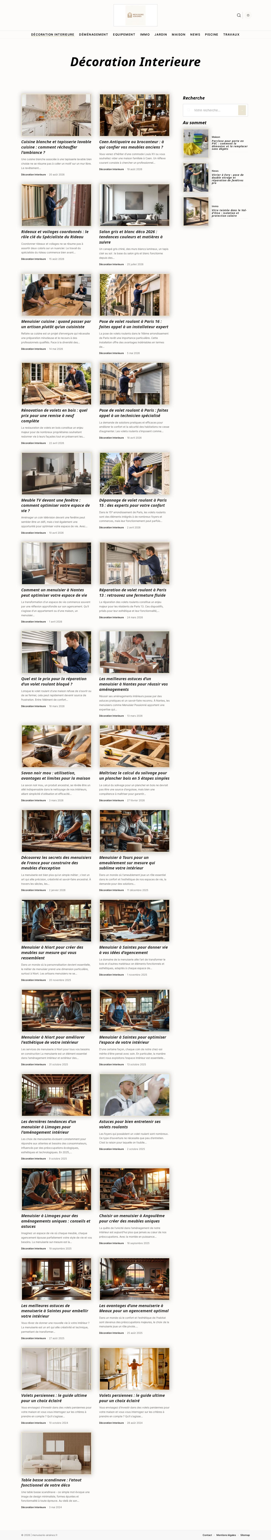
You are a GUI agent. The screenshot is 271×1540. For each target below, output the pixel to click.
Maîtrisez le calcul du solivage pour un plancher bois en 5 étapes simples (134, 775)
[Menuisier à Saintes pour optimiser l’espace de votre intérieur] (134, 1010)
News (215, 171)
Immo (215, 206)
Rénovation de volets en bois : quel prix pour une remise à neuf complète (54, 415)
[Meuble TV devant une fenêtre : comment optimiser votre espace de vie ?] (56, 473)
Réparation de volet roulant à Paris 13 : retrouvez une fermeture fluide (132, 592)
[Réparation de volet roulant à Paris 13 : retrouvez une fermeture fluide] (134, 563)
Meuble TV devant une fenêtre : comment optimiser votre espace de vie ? (55, 505)
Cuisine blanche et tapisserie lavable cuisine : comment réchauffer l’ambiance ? (56, 147)
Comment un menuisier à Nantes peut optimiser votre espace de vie (54, 592)
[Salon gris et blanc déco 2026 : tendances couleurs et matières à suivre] (134, 205)
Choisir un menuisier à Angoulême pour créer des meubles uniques (132, 1218)
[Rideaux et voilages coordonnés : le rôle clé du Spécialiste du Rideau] (56, 205)
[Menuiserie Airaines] (135, 15)
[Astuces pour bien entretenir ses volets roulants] (134, 1095)
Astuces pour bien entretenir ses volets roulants (130, 1124)
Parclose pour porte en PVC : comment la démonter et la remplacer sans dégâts (230, 145)
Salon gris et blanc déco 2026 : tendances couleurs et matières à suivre (131, 237)
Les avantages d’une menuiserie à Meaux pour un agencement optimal (134, 1308)
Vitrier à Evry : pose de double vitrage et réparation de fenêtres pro (228, 179)
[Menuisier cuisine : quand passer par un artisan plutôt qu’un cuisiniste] (56, 295)
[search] (239, 15)
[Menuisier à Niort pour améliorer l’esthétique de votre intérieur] (56, 1010)
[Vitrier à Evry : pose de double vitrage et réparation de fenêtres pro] (196, 177)
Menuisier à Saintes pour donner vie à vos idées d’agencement (133, 949)
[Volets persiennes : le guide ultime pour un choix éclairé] (56, 1369)
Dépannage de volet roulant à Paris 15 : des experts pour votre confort (133, 502)
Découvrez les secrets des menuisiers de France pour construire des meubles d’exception (56, 862)
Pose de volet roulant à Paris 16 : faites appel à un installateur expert (133, 323)
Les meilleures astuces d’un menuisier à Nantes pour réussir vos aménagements (133, 684)
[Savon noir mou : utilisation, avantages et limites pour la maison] (56, 746)
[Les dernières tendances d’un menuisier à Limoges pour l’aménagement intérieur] (56, 1095)
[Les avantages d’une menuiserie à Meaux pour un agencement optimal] (134, 1279)
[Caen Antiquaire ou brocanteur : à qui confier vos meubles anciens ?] (134, 115)
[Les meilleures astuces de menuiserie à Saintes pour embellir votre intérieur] (56, 1279)
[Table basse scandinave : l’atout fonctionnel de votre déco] (56, 1453)
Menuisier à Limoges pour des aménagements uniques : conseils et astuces (55, 1221)
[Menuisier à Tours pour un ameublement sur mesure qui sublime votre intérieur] (134, 831)
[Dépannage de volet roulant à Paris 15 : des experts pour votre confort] (134, 473)
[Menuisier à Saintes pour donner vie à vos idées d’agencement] (134, 920)
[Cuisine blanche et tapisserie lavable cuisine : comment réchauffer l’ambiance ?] (56, 115)
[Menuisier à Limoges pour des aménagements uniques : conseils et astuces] (56, 1189)
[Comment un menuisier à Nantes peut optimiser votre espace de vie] (56, 563)
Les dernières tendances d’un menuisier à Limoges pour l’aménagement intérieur (48, 1127)
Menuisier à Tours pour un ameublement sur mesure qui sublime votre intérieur (127, 862)
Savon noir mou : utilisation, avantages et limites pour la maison (55, 775)
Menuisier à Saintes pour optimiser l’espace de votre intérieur (132, 1039)
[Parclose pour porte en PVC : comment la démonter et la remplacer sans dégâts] (196, 143)
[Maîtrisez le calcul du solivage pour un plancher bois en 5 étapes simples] (134, 746)
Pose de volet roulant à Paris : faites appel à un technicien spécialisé (133, 412)
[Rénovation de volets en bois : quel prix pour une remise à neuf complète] (56, 383)
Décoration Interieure (33, 174)
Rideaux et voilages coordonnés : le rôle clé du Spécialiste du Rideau (54, 234)
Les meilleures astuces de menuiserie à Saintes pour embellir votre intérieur (54, 1311)
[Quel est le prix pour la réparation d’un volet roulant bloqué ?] (56, 652)
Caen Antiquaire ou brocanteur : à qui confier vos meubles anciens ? (131, 144)
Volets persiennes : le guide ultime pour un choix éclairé (54, 1397)
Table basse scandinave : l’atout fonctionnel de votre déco (51, 1482)
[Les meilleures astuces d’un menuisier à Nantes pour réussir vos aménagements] (134, 652)
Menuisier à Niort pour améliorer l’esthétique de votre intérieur (53, 1039)
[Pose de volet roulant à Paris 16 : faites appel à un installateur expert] (134, 295)
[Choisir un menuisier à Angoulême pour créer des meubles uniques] (134, 1189)
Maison (216, 136)
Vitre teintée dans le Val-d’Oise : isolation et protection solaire (229, 213)
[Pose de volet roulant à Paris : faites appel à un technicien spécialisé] (134, 383)
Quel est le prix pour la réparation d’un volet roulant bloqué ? (53, 681)
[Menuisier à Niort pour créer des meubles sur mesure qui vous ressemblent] (56, 920)
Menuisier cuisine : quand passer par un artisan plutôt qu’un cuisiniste (56, 323)
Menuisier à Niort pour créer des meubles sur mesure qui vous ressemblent (52, 952)
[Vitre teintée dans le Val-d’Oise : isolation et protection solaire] (196, 211)
